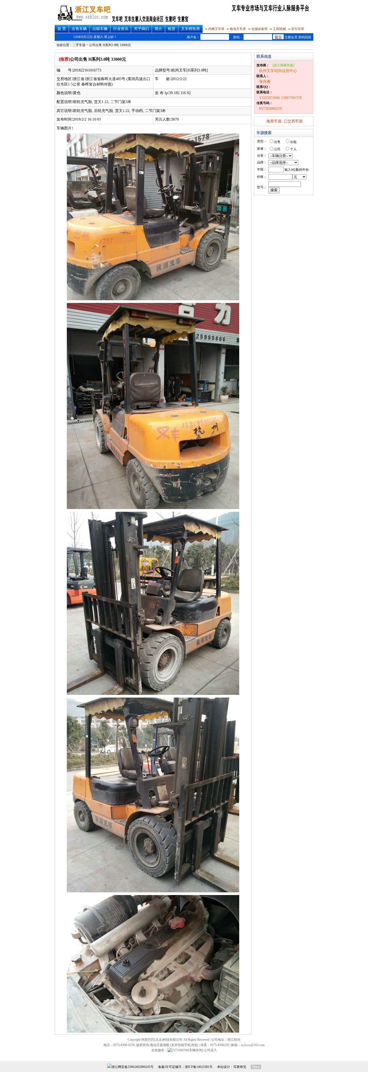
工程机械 (279, 29)
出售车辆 (79, 29)
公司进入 (210, 1050)
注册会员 (290, 37)
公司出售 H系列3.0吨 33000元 (110, 45)
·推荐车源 (273, 121)
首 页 (61, 29)
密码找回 (304, 37)
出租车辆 (99, 29)
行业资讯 (120, 29)
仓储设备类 (259, 29)
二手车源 (78, 45)
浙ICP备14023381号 (199, 1067)
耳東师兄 (239, 1067)
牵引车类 (297, 29)
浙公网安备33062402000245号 (133, 1067)
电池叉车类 (238, 29)
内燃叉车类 (216, 29)
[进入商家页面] (283, 65)
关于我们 (141, 29)
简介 (158, 29)
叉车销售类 (190, 29)
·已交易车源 (292, 121)
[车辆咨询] (195, 1050)
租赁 (171, 29)
